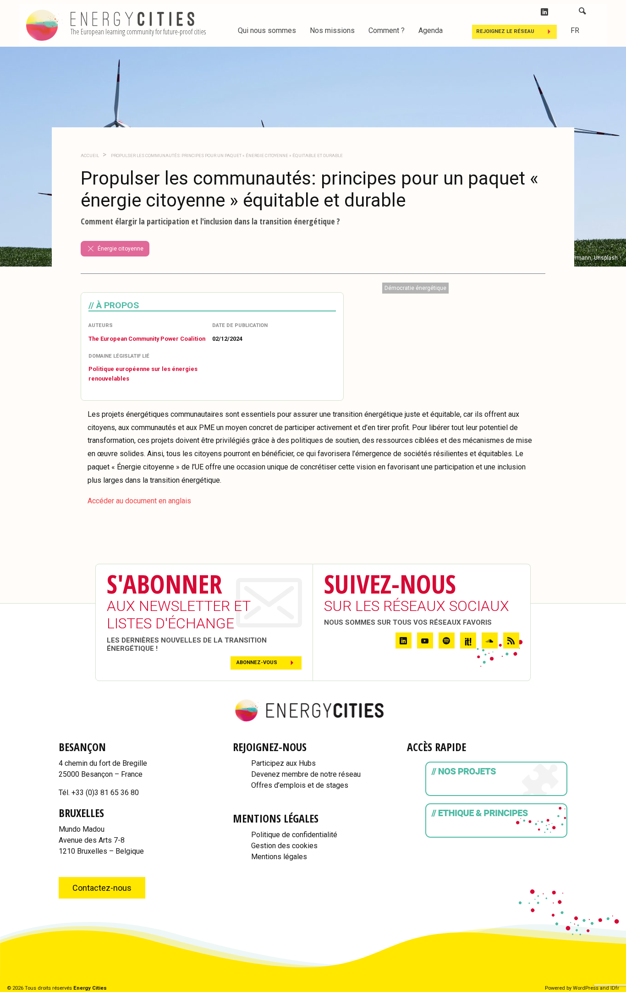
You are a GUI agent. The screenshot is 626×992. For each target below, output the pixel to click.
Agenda (430, 30)
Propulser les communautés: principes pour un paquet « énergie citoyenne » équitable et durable (226, 155)
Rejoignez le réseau (505, 31)
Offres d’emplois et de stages (299, 785)
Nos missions (332, 30)
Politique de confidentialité (294, 834)
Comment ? (386, 30)
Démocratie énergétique (415, 288)
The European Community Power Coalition (146, 338)
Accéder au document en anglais (139, 500)
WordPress (586, 988)
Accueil (90, 155)
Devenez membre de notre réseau (306, 774)
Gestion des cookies (284, 845)
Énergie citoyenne (120, 248)
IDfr (614, 988)
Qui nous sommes (267, 30)
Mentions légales (279, 856)
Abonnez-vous (256, 662)
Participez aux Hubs (283, 763)
